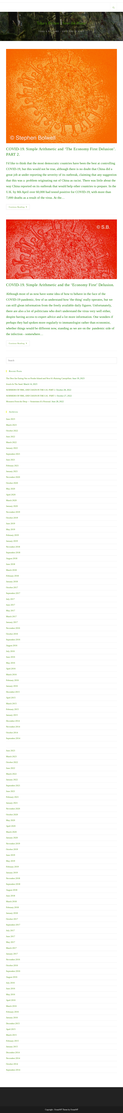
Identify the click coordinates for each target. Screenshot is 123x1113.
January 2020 (12, 506)
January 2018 (12, 581)
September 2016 (13, 639)
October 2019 (12, 518)
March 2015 (11, 703)
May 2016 (10, 663)
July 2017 (10, 599)
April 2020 (11, 494)
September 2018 (13, 552)
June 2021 (10, 460)
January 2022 (12, 448)
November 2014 (13, 726)
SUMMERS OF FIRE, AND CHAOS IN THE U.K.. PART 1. (31, 396)
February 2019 (12, 535)
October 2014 (12, 732)
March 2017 (11, 616)
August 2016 (11, 645)
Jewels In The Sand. (14, 384)
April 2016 (11, 668)
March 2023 (11, 425)
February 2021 (12, 465)
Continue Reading (19, 208)
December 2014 (13, 721)
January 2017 (12, 622)
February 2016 (12, 680)
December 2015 (13, 692)
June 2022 (10, 436)
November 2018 (13, 547)
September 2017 (13, 593)
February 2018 (12, 576)
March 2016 (11, 674)
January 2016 (12, 686)
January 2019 (12, 541)
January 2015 (12, 715)
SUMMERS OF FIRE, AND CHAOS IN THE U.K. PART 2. (31, 390)
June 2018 (10, 564)
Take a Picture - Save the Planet (61, 23)
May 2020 (10, 489)
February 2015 (12, 709)
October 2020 (12, 483)
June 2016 (10, 657)
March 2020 (11, 500)
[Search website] (113, 8)
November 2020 (13, 477)
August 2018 (11, 558)
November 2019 (13, 512)
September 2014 (13, 738)
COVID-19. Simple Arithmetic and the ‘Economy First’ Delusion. (60, 285)
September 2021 (13, 454)
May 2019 (10, 529)
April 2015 (11, 697)
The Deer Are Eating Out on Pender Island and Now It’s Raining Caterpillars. (39, 378)
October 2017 (12, 587)
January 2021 (12, 471)
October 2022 (12, 430)
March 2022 (11, 442)
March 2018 (11, 570)
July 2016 (10, 651)
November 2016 (13, 628)
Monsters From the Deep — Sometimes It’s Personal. (28, 401)
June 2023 (10, 419)
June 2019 (10, 523)
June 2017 (10, 605)
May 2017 (10, 610)
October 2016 (12, 634)
